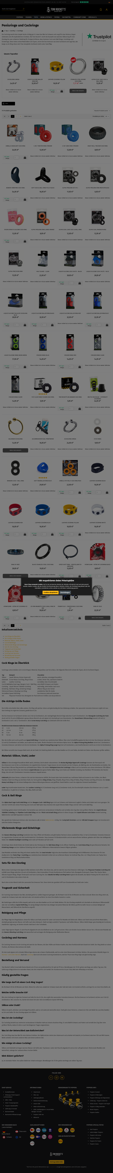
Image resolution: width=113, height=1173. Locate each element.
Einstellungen (65, 592)
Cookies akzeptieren (51, 592)
